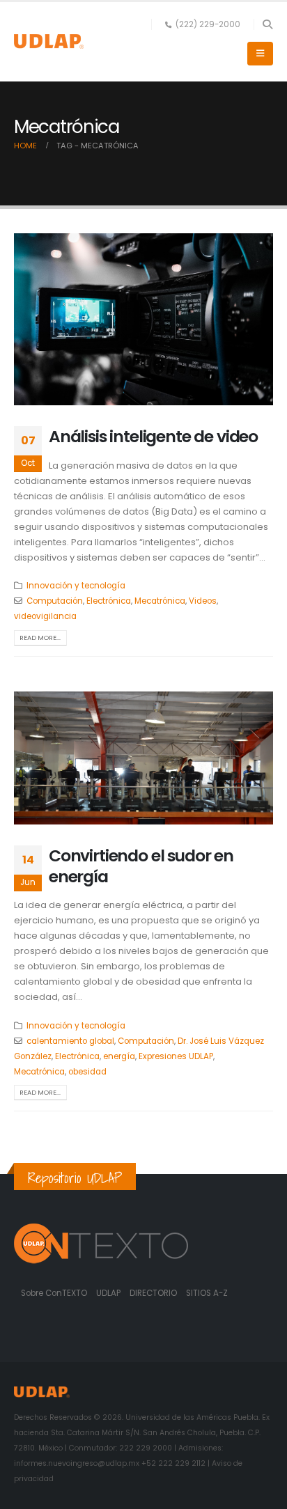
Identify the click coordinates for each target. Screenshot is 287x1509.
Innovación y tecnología (75, 585)
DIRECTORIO (154, 1293)
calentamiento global (70, 1041)
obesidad (87, 1071)
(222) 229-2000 (208, 24)
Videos (203, 601)
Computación (54, 601)
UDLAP (109, 1293)
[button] (267, 24)
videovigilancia (45, 616)
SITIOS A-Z (207, 1293)
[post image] (143, 319)
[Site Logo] (49, 41)
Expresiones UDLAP (176, 1056)
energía (119, 1056)
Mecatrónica (159, 601)
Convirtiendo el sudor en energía (141, 866)
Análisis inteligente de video (153, 436)
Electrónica (108, 601)
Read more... (40, 637)
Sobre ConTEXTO (54, 1293)
